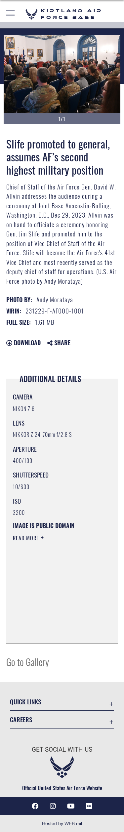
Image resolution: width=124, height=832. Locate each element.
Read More (27, 538)
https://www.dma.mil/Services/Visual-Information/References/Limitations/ (53, 621)
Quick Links (25, 701)
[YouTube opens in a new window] (71, 806)
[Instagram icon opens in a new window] (53, 806)
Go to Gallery (27, 661)
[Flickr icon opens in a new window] (89, 806)
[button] (10, 14)
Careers (21, 719)
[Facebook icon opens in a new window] (35, 806)
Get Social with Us (62, 749)
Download (26, 342)
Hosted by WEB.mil (62, 823)
